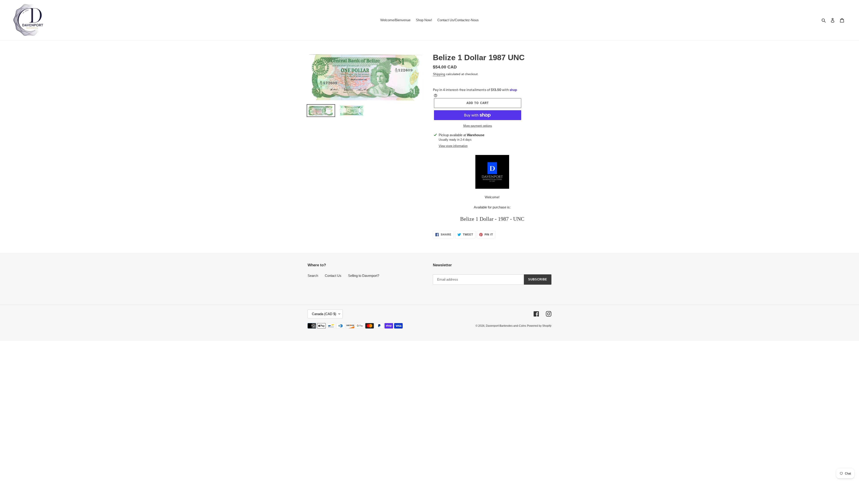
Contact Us (333, 276)
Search (313, 276)
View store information (453, 146)
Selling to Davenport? (363, 276)
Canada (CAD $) (324, 314)
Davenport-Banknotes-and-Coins (506, 325)
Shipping (439, 74)
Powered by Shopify (539, 325)
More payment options (477, 125)
